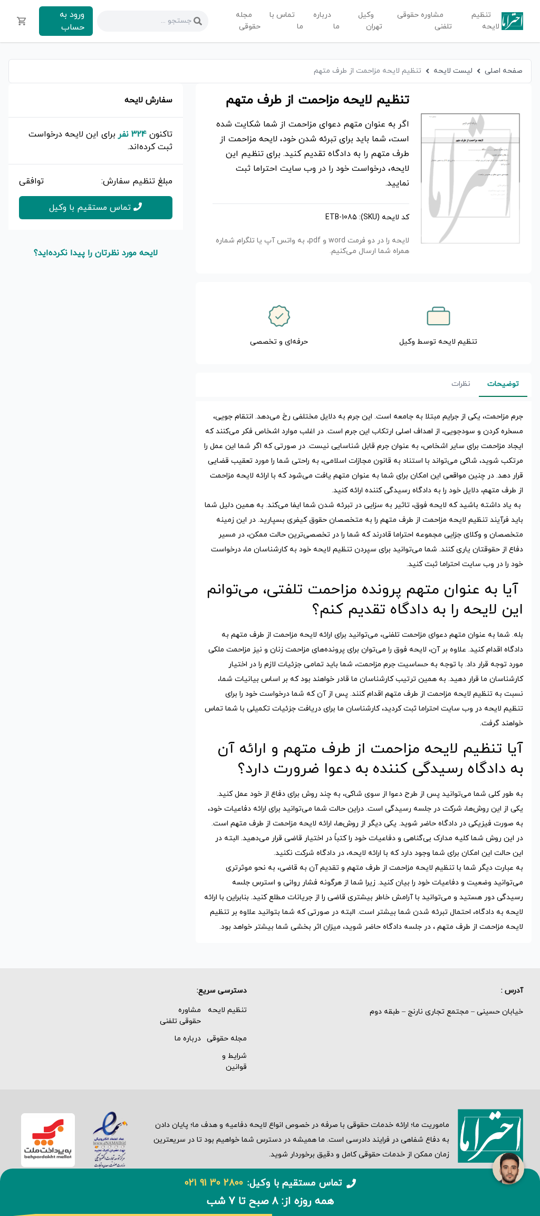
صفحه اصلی (504, 71)
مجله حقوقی (227, 1039)
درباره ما (188, 1039)
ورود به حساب (72, 21)
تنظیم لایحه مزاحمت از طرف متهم (367, 71)
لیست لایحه (452, 71)
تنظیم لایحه (227, 1010)
